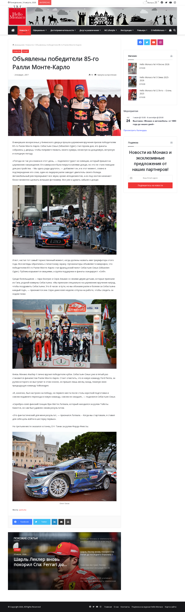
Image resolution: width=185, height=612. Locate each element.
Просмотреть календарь (135, 130)
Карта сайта (170, 606)
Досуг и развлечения (89, 30)
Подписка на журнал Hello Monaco (147, 606)
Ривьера (141, 30)
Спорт (25, 51)
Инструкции (126, 30)
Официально (39, 30)
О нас (116, 606)
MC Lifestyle (109, 30)
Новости (23, 30)
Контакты (125, 606)
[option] (64, 561)
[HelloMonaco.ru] (92, 15)
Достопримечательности (62, 30)
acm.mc (22, 509)
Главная (108, 606)
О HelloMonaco (157, 30)
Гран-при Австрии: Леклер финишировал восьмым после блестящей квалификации (42, 562)
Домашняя (19, 45)
